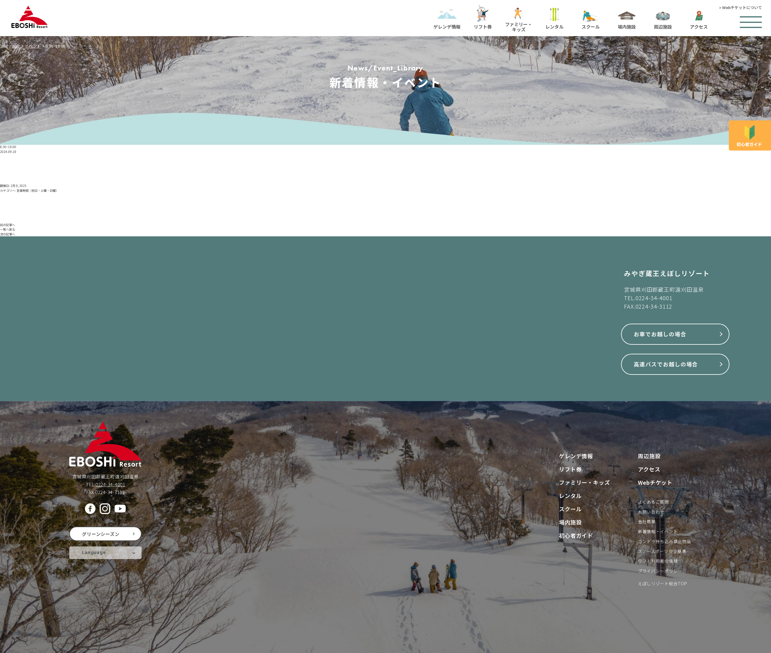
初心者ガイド (576, 535)
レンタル (570, 495)
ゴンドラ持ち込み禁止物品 (664, 541)
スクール (570, 509)
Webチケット (655, 482)
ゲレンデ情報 (576, 456)
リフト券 (570, 469)
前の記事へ (7, 224)
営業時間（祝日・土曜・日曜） (38, 190)
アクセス (649, 469)
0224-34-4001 (654, 298)
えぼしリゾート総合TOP (662, 583)
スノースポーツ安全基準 (662, 551)
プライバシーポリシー (660, 571)
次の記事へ (7, 234)
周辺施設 (649, 456)
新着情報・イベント (658, 531)
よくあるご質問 (653, 502)
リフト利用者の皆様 (658, 561)
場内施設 (570, 522)
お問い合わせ (651, 512)
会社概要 (647, 521)
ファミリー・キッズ (584, 482)
